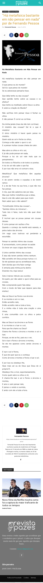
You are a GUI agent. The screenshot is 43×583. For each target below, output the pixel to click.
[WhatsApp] (26, 35)
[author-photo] (21, 433)
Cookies (26, 578)
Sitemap (33, 578)
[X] (16, 35)
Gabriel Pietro (6, 508)
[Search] (40, 3)
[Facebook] (11, 35)
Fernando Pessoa (14, 11)
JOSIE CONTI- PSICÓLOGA (11, 569)
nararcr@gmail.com (25, 549)
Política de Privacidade (14, 578)
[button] (3, 3)
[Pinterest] (21, 35)
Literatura (5, 11)
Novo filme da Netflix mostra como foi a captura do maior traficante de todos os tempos (20, 503)
